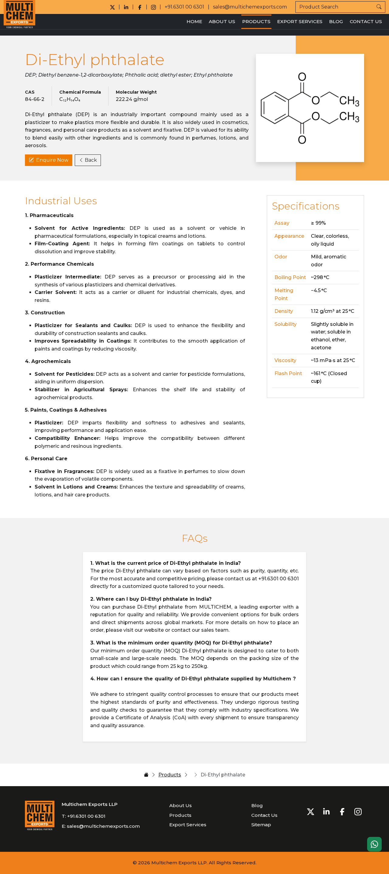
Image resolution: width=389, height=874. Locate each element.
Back (91, 160)
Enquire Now (52, 160)
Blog (336, 21)
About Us (222, 21)
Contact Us (366, 21)
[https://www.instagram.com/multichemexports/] (153, 7)
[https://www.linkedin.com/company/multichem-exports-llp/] (126, 7)
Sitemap (261, 824)
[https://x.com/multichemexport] (112, 7)
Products (256, 21)
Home (194, 21)
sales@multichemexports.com (250, 7)
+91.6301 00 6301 (184, 7)
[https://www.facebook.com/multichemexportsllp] (139, 7)
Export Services (299, 21)
